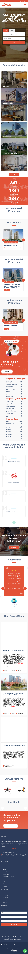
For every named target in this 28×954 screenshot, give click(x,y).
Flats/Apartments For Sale (11, 242)
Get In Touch (10, 825)
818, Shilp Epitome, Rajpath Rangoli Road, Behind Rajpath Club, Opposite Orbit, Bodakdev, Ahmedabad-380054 (13, 855)
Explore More (14, 848)
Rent (12, 30)
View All (13, 174)
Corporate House (7, 136)
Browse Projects (6, 874)
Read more (20, 663)
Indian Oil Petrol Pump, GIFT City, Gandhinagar (14, 248)
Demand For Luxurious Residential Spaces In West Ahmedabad (13, 651)
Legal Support (5, 902)
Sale (6, 30)
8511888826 (8, 858)
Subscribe (14, 924)
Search (14, 42)
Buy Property (5, 895)
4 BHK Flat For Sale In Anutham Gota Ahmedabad (12, 326)
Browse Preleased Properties (8, 876)
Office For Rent (9, 281)
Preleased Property (8, 86)
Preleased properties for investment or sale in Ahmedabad (14, 746)
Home (4, 867)
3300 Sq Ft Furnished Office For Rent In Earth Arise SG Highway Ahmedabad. (12, 286)
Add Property (13, 547)
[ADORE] (7, 790)
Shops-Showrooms (8, 103)
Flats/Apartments (7, 170)
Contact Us (5, 886)
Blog (4, 883)
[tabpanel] (13, 240)
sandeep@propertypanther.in (10, 852)
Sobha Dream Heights (10, 245)
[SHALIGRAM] (20, 790)
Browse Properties (6, 871)
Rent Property (5, 900)
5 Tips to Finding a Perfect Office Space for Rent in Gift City (13, 694)
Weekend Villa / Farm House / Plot (11, 153)
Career (4, 881)
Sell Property (5, 897)
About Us (4, 869)
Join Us (4, 879)
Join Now (7, 371)
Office (4, 120)
